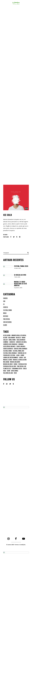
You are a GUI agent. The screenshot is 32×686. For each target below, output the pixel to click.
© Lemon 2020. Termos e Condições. (16, 544)
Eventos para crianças (20, 348)
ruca (4, 370)
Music (4, 313)
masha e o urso (7, 359)
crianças (21, 344)
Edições (5, 298)
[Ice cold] (16, 197)
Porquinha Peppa (17, 368)
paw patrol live (21, 366)
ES (4, 304)
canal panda (12, 339)
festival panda (7, 351)
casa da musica (21, 339)
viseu (15, 373)
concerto (12, 342)
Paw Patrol (6, 319)
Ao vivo (5, 337)
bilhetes (18, 337)
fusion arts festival (9, 355)
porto (25, 368)
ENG (4, 301)
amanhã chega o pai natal (18, 335)
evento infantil (20, 346)
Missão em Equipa (15, 362)
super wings (14, 370)
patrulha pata (22, 364)
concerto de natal (21, 342)
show (8, 370)
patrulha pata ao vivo (9, 366)
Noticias (5, 316)
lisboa (21, 357)
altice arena (6, 335)
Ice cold (7, 215)
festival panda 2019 (18, 351)
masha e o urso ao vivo (20, 359)
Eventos (5, 307)
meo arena (6, 362)
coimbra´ (5, 342)
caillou (5, 339)
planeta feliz (7, 368)
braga (23, 337)
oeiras (15, 364)
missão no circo (8, 364)
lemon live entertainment (10, 357)
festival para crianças (10, 353)
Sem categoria (7, 322)
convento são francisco (10, 344)
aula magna (11, 337)
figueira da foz (22, 353)
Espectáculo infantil (9, 346)
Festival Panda (7, 310)
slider (5, 325)
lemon (22, 355)
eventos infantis (8, 348)
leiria (18, 355)
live (25, 357)
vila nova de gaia (8, 373)
